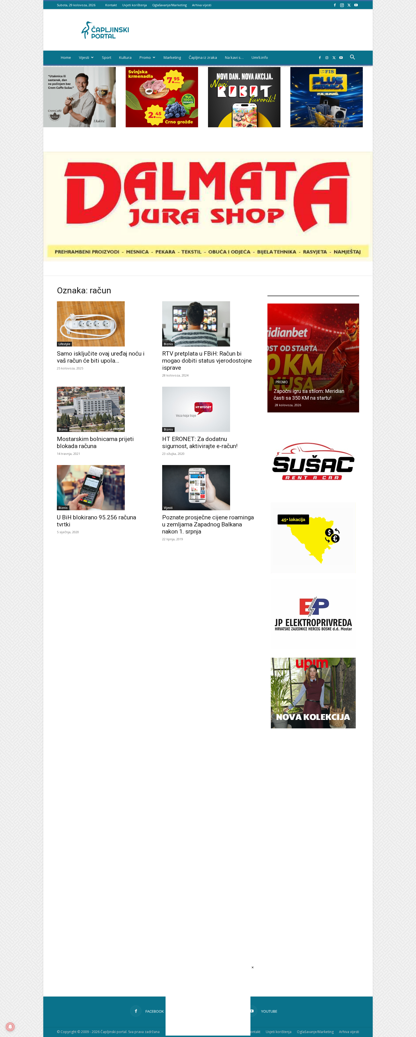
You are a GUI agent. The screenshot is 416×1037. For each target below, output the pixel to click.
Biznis (168, 344)
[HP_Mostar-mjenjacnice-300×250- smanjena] (313, 571)
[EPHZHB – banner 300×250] (313, 648)
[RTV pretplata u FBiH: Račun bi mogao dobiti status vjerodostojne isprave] (208, 324)
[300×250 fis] (326, 97)
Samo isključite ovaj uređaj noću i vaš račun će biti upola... (101, 357)
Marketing (172, 57)
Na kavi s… (234, 57)
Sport (106, 57)
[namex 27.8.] (162, 125)
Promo (145, 57)
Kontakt (111, 5)
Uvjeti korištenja (134, 5)
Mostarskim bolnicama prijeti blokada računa (95, 442)
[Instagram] (342, 5)
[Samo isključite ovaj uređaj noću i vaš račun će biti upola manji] (103, 324)
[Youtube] (356, 5)
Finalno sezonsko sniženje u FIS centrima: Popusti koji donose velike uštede (310, 391)
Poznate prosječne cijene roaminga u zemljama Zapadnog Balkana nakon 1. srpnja (208, 524)
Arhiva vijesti (201, 5)
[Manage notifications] (10, 1026)
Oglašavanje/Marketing (169, 5)
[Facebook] (335, 5)
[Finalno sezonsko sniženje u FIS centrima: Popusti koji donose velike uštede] (313, 358)
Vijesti (84, 57)
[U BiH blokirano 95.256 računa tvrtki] (103, 487)
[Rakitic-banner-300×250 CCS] (79, 125)
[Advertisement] (313, 832)
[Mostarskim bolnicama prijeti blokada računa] (103, 409)
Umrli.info (260, 57)
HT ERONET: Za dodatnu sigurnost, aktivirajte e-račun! (199, 442)
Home (66, 57)
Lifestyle (64, 344)
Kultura (125, 57)
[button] (352, 58)
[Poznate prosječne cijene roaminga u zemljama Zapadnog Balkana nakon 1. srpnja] (208, 487)
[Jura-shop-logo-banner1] (208, 259)
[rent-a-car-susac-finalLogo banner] (313, 495)
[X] (349, 5)
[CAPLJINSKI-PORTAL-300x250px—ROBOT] (244, 125)
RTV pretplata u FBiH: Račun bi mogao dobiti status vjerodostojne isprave (207, 360)
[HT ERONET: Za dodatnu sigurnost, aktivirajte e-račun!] (208, 409)
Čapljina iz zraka (203, 57)
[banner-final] (313, 727)
